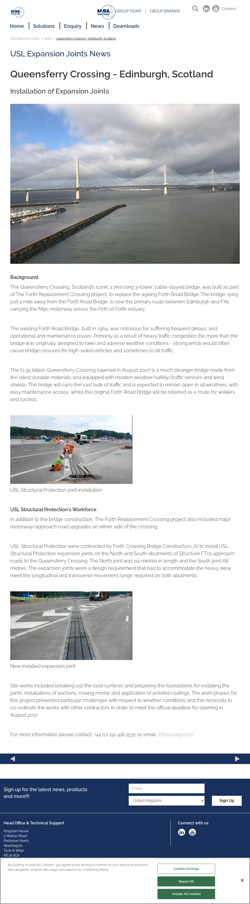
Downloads (126, 26)
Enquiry (73, 26)
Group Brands (165, 11)
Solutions (44, 26)
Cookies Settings (186, 869)
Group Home (128, 11)
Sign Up (226, 800)
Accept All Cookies (186, 894)
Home (17, 26)
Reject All (186, 881)
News (97, 26)
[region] (125, 881)
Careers (229, 8)
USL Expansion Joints (24, 38)
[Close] (242, 880)
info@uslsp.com (175, 734)
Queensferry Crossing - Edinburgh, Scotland (85, 38)
